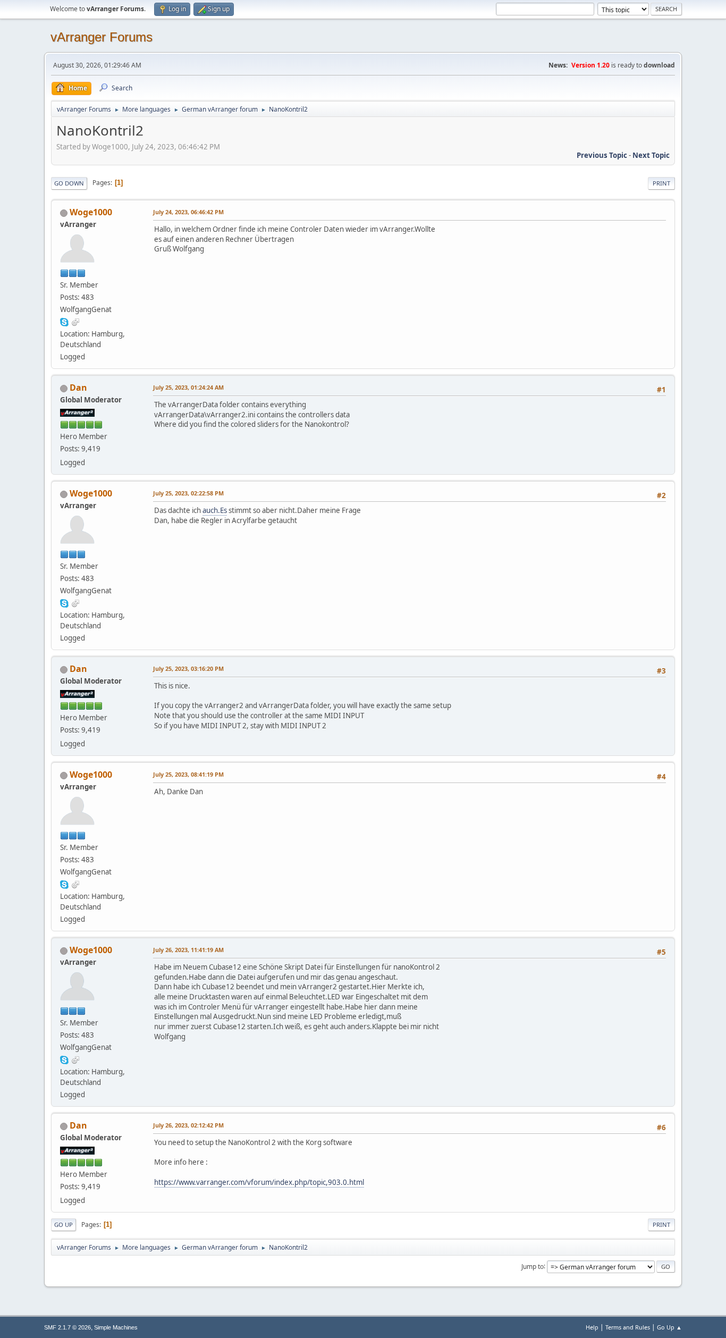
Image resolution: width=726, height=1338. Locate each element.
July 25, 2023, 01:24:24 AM (188, 387)
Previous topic (602, 155)
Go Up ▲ (669, 1327)
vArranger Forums (101, 37)
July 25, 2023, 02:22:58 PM (188, 493)
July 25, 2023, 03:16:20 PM (188, 668)
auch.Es (214, 510)
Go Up (63, 1224)
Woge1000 (91, 212)
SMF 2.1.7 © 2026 (67, 1327)
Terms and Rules (627, 1327)
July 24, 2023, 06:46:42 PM (188, 212)
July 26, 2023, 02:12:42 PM (188, 1125)
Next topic (651, 155)
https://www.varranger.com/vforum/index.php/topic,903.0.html (259, 1182)
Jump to (532, 1265)
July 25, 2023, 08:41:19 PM (188, 774)
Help (592, 1327)
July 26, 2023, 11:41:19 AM (188, 950)
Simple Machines (116, 1327)
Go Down (69, 183)
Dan (78, 387)
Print (661, 183)
